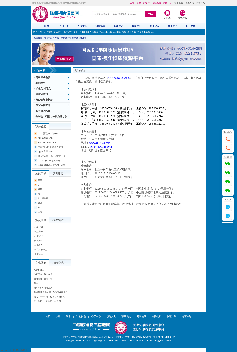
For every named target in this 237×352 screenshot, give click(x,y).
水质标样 (111, 32)
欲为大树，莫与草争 (43, 279)
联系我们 (136, 25)
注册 (58, 316)
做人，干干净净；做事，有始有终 (49, 297)
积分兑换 (191, 25)
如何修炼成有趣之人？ (44, 288)
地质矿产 (68, 32)
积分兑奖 (111, 316)
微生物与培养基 (44, 99)
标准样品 (40, 83)
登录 (68, 316)
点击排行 (58, 173)
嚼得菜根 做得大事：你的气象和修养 (50, 292)
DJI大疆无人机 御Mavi (48, 133)
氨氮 (40, 180)
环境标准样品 (99, 32)
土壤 (40, 212)
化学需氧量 (43, 198)
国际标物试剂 (43, 105)
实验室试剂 (42, 94)
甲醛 (40, 189)
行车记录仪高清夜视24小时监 (51, 165)
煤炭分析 (77, 32)
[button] (228, 139)
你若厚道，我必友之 (43, 274)
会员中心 (172, 25)
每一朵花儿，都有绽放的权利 (47, 301)
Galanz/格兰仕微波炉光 (49, 160)
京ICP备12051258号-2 (164, 337)
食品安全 (58, 32)
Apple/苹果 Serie (46, 138)
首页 (47, 316)
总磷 (40, 203)
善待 (36, 283)
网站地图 (178, 2)
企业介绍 (64, 25)
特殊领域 (58, 220)
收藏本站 (189, 2)
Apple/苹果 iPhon (46, 151)
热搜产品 (40, 173)
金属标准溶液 (137, 32)
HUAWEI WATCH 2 (47, 142)
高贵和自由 (39, 270)
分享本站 (200, 2)
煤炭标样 (149, 32)
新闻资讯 (118, 25)
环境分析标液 (123, 32)
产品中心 (82, 25)
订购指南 (100, 25)
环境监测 (48, 32)
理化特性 (87, 32)
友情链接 (156, 316)
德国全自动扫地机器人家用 (50, 147)
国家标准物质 (43, 77)
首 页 (46, 25)
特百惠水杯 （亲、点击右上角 (51, 156)
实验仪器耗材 (43, 110)
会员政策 (154, 25)
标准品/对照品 (43, 88)
